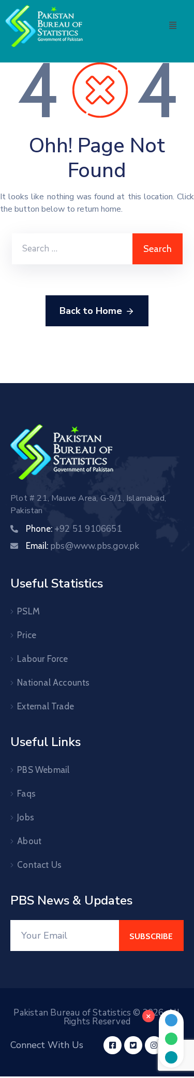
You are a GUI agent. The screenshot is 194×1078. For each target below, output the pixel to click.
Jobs (25, 817)
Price (26, 635)
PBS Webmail (43, 770)
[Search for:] (72, 248)
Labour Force (42, 659)
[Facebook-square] (112, 1045)
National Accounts (53, 682)
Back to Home (90, 311)
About (29, 841)
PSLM (28, 611)
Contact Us (39, 865)
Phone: (74, 529)
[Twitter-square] (133, 1045)
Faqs (26, 793)
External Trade (45, 706)
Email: (83, 546)
